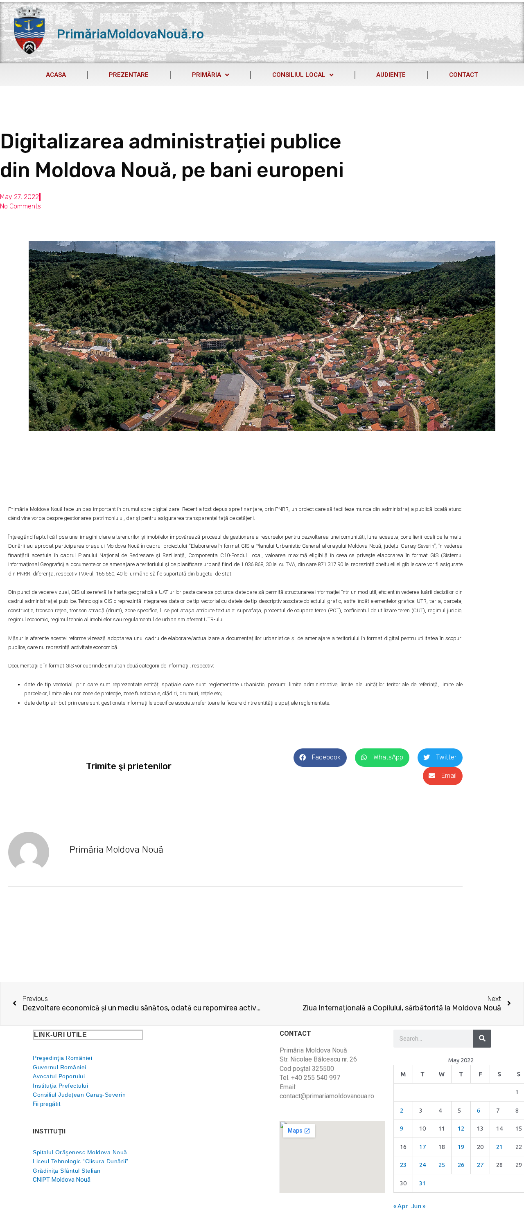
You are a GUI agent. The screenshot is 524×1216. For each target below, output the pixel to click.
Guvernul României (59, 1067)
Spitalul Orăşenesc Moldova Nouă (80, 1152)
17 (422, 1146)
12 (461, 1128)
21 (499, 1146)
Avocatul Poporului (59, 1076)
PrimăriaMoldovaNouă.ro (130, 34)
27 (480, 1164)
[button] (320, 757)
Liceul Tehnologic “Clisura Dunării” (81, 1161)
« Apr (400, 1206)
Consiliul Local (298, 74)
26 (461, 1164)
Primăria (206, 74)
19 (461, 1146)
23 (403, 1164)
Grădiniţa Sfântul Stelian (67, 1170)
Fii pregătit (47, 1104)
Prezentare (129, 74)
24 (422, 1164)
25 (441, 1164)
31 (422, 1183)
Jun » (418, 1206)
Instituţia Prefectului (60, 1085)
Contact (463, 74)
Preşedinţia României (62, 1058)
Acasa (56, 74)
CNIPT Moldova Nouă (61, 1179)
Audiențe (391, 74)
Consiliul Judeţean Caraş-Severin (79, 1094)
